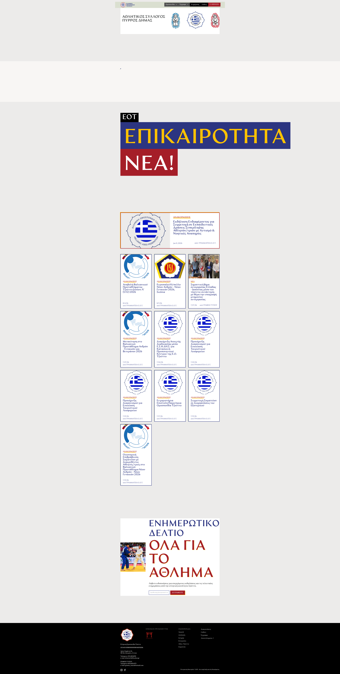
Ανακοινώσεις (206, 629)
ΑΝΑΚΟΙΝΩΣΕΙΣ (181, 217)
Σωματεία (181, 647)
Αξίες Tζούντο (183, 644)
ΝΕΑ (193, 281)
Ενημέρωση (195, 4)
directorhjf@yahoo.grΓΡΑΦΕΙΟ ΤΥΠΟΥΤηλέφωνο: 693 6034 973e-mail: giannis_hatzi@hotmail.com (131, 661)
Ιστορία (181, 638)
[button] (171, 4)
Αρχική (181, 632)
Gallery (204, 4)
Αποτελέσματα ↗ (207, 638)
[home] (123, 5)
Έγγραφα (204, 635)
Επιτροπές (182, 641)
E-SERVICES (214, 4)
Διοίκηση (181, 635)
